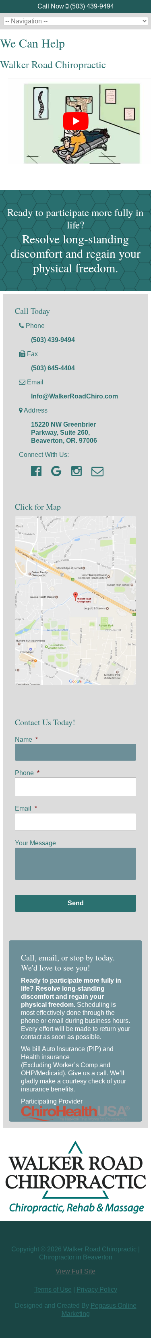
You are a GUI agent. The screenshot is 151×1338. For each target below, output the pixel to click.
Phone (27, 773)
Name (26, 739)
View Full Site (75, 1271)
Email (26, 808)
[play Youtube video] (75, 121)
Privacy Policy (97, 1289)
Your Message (35, 843)
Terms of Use (53, 1289)
